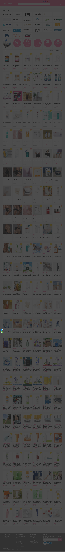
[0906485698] (2, 332)
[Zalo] (2, 330)
